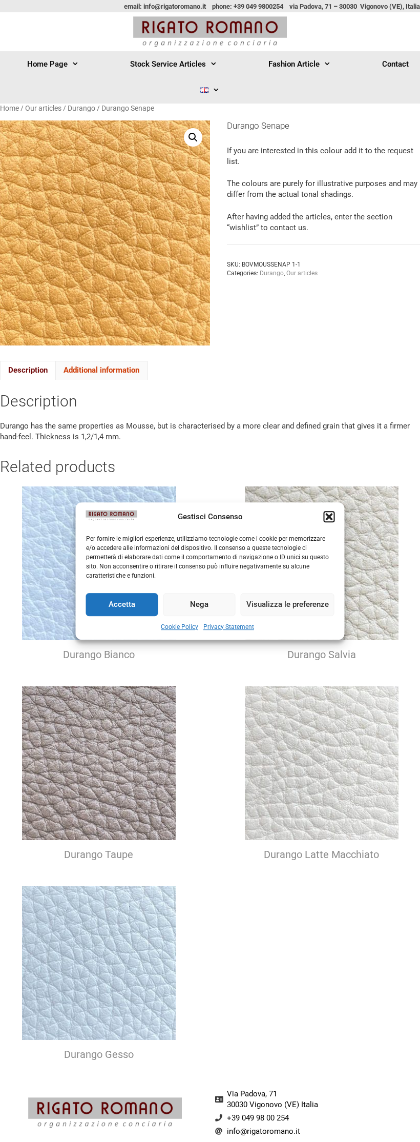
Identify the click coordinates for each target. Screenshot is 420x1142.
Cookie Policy (179, 626)
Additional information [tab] (101, 370)
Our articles (43, 108)
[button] (329, 517)
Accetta (122, 604)
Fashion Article (294, 64)
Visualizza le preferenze (287, 604)
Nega (199, 604)
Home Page (47, 64)
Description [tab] (28, 370)
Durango (81, 108)
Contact (395, 64)
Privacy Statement (228, 626)
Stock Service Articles (168, 64)
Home (9, 108)
